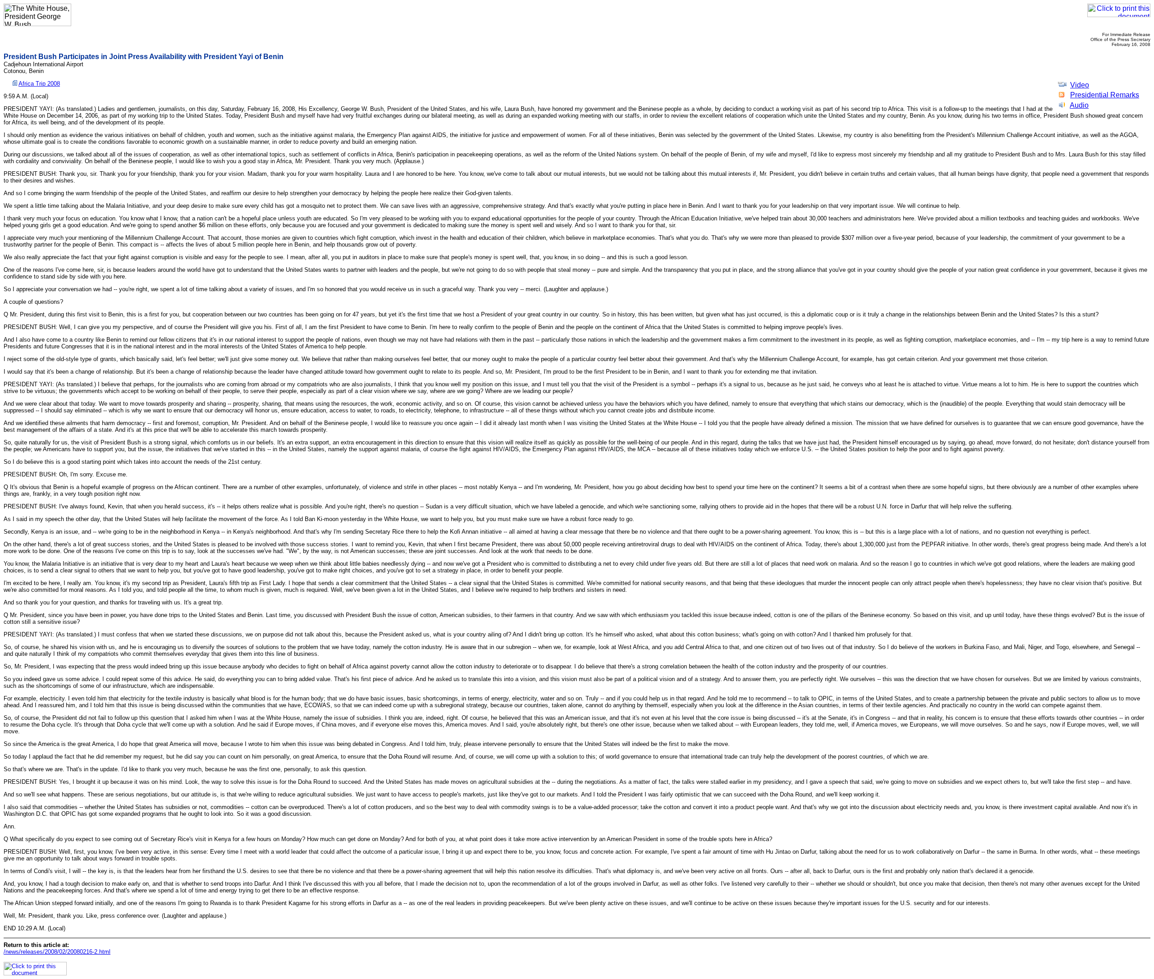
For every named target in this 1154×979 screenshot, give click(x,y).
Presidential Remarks (1104, 95)
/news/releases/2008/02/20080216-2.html (57, 951)
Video (1079, 85)
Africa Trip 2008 (39, 83)
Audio (1079, 105)
